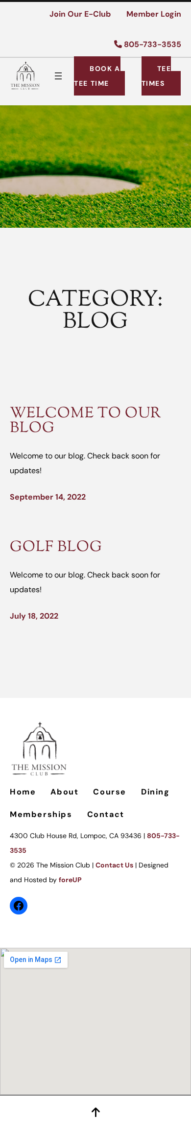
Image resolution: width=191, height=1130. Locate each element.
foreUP (70, 879)
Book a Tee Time (97, 76)
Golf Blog (56, 547)
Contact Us (114, 865)
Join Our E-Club (80, 14)
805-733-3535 (151, 44)
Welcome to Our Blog (86, 421)
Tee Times (156, 76)
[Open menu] (58, 76)
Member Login (153, 14)
